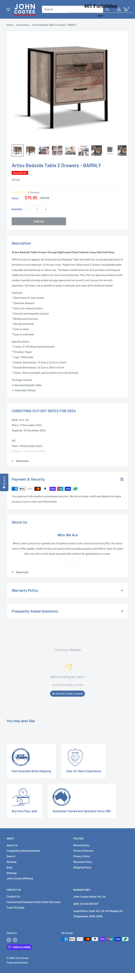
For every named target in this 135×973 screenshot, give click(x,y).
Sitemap (12, 872)
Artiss (16, 179)
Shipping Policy (82, 867)
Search (11, 856)
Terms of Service (83, 850)
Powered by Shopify (17, 962)
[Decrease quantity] (28, 209)
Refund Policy (81, 845)
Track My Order (16, 907)
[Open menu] (8, 9)
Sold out (39, 221)
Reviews (11, 861)
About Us (12, 845)
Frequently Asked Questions (23, 850)
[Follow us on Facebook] (9, 939)
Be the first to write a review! (67, 693)
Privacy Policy (81, 856)
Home (10, 24)
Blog (9, 867)
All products (22, 24)
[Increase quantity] (45, 209)
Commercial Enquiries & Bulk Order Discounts (34, 902)
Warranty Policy (82, 861)
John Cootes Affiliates (20, 878)
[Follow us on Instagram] (15, 939)
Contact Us (13, 896)
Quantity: (17, 209)
